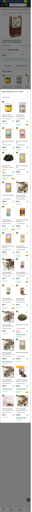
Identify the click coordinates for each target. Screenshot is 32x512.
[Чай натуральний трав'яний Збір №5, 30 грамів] (8, 264)
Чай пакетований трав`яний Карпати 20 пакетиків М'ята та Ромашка (8, 299)
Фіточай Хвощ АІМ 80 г (22, 352)
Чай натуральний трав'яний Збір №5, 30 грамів (8, 273)
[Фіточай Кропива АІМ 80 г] (8, 133)
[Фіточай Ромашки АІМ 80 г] (22, 158)
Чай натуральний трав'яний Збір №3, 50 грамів (8, 353)
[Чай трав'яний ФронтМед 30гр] (22, 291)
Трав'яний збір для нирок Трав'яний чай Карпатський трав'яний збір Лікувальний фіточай (8, 409)
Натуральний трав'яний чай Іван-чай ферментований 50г (22, 220)
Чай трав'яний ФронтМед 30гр (20, 299)
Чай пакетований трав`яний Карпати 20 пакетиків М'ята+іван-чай (22, 273)
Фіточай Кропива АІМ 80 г (8, 142)
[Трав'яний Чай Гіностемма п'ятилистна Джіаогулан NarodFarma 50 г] (8, 158)
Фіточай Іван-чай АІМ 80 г (21, 142)
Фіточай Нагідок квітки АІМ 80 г (8, 247)
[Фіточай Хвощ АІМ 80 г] (22, 345)
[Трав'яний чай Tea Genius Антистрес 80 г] (8, 107)
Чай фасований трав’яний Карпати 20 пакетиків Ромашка (22, 247)
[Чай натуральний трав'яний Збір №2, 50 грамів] (22, 401)
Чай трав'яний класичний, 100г (20, 116)
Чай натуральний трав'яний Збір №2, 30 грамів (22, 196)
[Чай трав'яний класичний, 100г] (22, 107)
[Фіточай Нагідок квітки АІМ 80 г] (8, 238)
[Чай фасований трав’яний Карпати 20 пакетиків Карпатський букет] (8, 212)
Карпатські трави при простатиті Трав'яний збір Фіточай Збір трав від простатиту (22, 380)
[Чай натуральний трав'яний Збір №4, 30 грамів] (8, 317)
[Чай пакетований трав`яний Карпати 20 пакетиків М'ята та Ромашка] (8, 291)
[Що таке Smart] (27, 124)
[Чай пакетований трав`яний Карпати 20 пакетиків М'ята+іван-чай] (22, 264)
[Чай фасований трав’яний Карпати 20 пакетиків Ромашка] (22, 238)
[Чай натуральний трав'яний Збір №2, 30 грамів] (22, 187)
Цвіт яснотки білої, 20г (22, 324)
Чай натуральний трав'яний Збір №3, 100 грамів (8, 380)
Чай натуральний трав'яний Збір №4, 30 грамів (8, 325)
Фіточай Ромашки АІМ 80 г (22, 166)
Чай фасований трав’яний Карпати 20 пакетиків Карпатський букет (8, 220)
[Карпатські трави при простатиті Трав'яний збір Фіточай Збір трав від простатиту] (22, 372)
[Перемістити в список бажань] (13, 102)
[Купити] (13, 121)
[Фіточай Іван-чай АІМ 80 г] (22, 133)
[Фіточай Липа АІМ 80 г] (8, 187)
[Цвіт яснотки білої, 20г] (22, 317)
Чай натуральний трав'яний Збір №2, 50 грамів (22, 409)
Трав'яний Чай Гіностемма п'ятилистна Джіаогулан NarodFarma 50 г (8, 166)
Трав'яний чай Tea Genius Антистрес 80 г (8, 116)
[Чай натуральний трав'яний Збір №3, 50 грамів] (8, 345)
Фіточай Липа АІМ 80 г (8, 195)
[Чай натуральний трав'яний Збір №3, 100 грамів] (8, 372)
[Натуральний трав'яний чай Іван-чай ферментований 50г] (22, 212)
